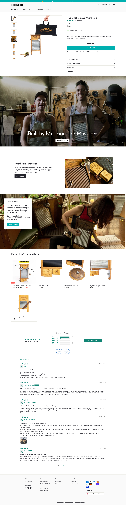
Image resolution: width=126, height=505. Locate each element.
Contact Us (74, 482)
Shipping (70, 68)
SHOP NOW (15, 9)
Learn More (20, 176)
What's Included (73, 63)
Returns (70, 72)
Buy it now (91, 48)
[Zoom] (40, 37)
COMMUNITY (39, 9)
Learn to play (13, 224)
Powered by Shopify (80, 502)
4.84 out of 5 (37, 339)
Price (69, 23)
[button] (71, 20)
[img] (24, 364)
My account (74, 486)
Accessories (43, 486)
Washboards (44, 482)
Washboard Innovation (62, 484)
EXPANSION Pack (45, 484)
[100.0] (59, 351)
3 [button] (63, 466)
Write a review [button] (92, 340)
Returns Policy (75, 484)
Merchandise (44, 490)
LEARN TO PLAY (27, 9)
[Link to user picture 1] (23, 440)
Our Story (58, 482)
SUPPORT (48, 9)
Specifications (72, 59)
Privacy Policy (60, 502)
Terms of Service (69, 502)
